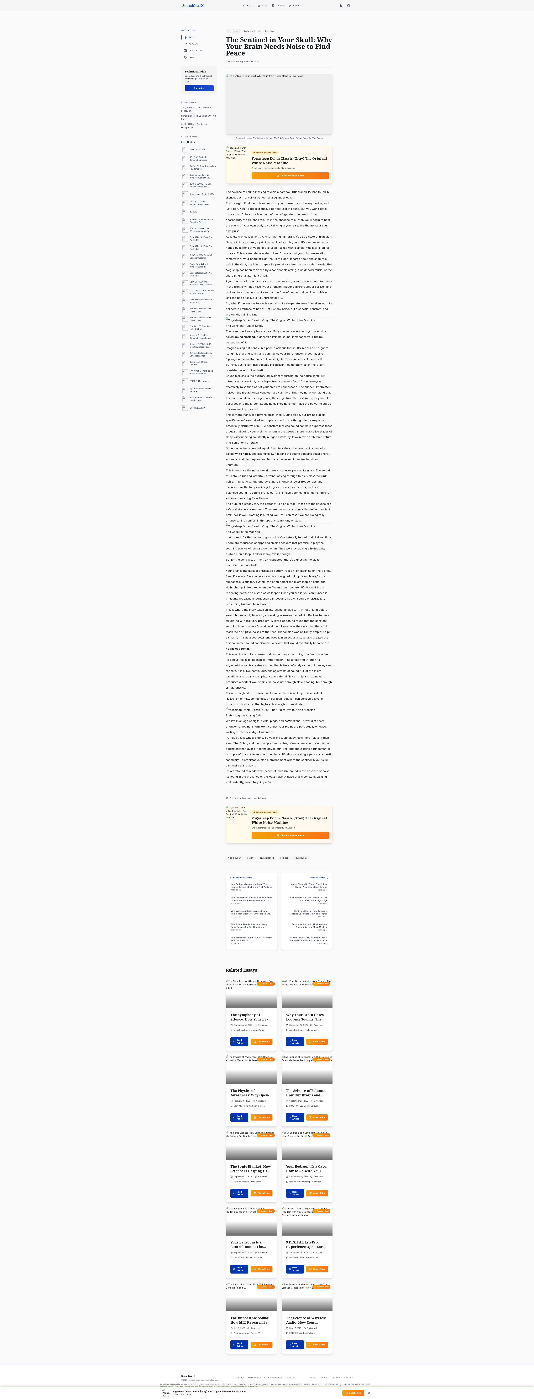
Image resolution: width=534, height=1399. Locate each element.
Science (284, 858)
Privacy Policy (254, 1377)
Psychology (301, 858)
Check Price (264, 1041)
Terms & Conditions (273, 1377)
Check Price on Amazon (292, 175)
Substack (348, 1377)
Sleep (250, 858)
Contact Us (290, 1377)
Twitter (313, 1377)
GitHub (324, 1377)
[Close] (369, 1392)
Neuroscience (266, 858)
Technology (234, 858)
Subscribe (199, 88)
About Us (240, 1377)
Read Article (240, 1041)
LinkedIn (336, 1377)
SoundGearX (193, 5)
